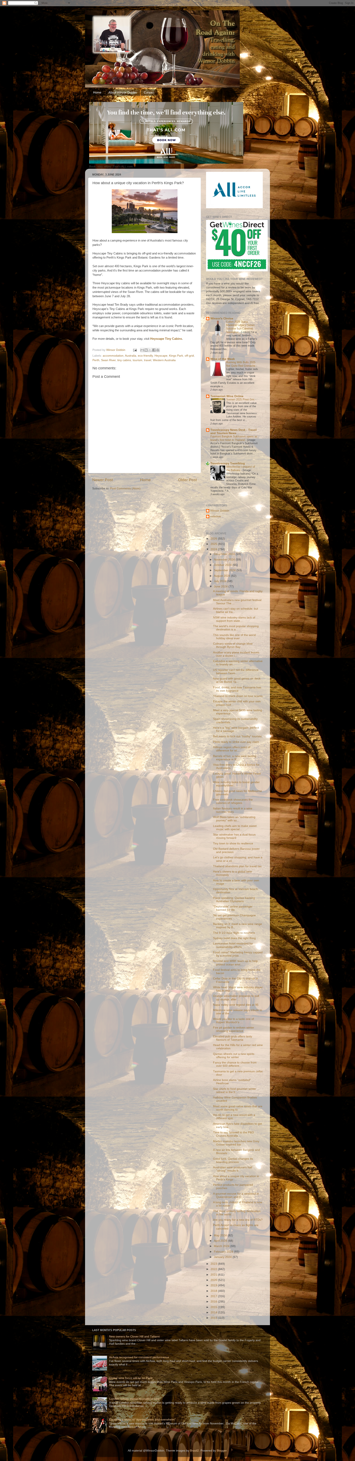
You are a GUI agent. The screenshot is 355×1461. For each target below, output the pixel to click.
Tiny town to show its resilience (233, 843)
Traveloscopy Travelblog (227, 463)
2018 (214, 1290)
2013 (214, 1317)
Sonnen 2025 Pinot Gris (240, 399)
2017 (214, 1296)
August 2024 (222, 575)
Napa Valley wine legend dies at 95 (235, 1004)
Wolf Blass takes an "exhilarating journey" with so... (234, 819)
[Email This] (142, 350)
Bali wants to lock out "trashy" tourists (237, 736)
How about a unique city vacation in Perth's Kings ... (236, 1178)
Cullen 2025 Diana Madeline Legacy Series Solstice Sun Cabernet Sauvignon (240, 327)
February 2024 (224, 1251)
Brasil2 (194, 1450)
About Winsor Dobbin (122, 92)
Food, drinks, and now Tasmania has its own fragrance (237, 689)
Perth (95, 360)
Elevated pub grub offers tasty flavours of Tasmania (232, 1038)
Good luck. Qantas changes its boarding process (233, 1160)
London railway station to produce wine (134, 1398)
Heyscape (160, 355)
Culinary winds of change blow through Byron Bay (232, 645)
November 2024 (225, 559)
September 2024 (225, 570)
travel (147, 360)
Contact (149, 92)
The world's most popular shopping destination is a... (236, 628)
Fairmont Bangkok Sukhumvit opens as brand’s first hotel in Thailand (233, 438)
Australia (130, 355)
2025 (214, 544)
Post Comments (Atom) (125, 488)
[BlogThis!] (146, 350)
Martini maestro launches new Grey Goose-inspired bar (236, 1143)
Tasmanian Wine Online (226, 396)
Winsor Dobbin (219, 510)
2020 (214, 1280)
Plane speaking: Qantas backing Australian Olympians (234, 899)
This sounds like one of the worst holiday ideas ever (234, 636)
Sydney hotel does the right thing (234, 938)
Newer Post (102, 480)
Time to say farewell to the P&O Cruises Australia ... (233, 1134)
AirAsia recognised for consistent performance (139, 1357)
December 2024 (225, 554)
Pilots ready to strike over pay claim (236, 741)
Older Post (187, 480)
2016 (214, 1301)
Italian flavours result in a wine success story (232, 810)
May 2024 (221, 1235)
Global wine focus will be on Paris (130, 1378)
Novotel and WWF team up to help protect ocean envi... (235, 962)
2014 (214, 1312)
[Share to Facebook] (154, 350)
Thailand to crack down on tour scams (238, 696)
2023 (214, 1263)
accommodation (113, 355)
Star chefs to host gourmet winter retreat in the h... (234, 1090)
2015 (214, 1307)
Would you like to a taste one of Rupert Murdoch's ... (233, 1020)
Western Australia (164, 360)
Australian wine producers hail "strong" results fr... (232, 1169)
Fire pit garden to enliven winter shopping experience (233, 1029)
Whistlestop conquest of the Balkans (240, 468)
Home (97, 92)
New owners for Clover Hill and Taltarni (134, 1336)
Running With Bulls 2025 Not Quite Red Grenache (241, 364)
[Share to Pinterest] (158, 350)
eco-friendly (145, 355)
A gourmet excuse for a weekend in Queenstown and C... (236, 1195)
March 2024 (222, 1246)
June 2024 (221, 586)
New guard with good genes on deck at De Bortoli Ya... (236, 680)
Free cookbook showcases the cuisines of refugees (233, 801)
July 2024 (220, 581)
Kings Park (176, 355)
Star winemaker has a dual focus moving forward (234, 836)
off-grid (189, 355)
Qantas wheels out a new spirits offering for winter (233, 1055)
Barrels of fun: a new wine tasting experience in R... (234, 758)
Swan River (108, 360)
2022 (214, 1269)
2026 (214, 538)
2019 (214, 1285)
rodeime (215, 516)
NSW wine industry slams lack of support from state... (234, 619)
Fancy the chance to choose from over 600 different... (235, 1064)
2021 (214, 1274)
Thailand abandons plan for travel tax (237, 866)
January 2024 (223, 1257)
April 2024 (221, 1240)
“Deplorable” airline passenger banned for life (232, 908)
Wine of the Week (222, 359)
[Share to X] (150, 350)
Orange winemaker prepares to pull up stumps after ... (236, 997)
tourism (137, 360)
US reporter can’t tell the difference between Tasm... (235, 671)
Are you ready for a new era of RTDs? (238, 1219)
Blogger (222, 1450)
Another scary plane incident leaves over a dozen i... (236, 654)
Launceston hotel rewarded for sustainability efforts (233, 945)
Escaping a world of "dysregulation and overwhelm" (142, 1419)
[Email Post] (135, 349)
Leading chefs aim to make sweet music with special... (235, 827)
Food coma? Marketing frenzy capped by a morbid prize (238, 954)
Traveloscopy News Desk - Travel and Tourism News (233, 431)
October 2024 (223, 564)
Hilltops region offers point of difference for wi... (231, 749)
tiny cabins (124, 360)
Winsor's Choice (221, 318)
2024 (214, 549)
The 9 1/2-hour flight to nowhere (234, 932)
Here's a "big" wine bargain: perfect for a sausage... (236, 729)
